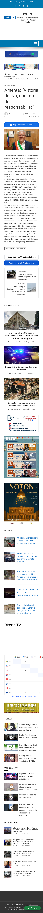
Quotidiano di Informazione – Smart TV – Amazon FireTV (27, 20)
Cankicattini (10, 248)
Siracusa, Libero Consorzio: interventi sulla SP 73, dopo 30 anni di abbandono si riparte (21, 336)
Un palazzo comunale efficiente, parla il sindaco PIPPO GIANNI (28, 787)
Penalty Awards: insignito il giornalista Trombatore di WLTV (27, 758)
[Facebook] (16, 5)
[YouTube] (27, 5)
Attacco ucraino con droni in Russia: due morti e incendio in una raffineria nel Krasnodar (25, 829)
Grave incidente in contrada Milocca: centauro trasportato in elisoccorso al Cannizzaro (28, 810)
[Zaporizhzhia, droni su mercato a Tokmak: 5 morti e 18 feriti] (7, 854)
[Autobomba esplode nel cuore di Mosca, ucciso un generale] (7, 874)
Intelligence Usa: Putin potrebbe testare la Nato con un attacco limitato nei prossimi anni (24, 841)
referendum (21, 248)
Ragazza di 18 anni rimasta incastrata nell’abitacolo (26, 776)
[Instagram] (23, 5)
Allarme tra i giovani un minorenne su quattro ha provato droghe (28, 727)
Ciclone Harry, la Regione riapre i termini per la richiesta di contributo (16, 289)
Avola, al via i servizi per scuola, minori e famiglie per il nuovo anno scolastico (26, 609)
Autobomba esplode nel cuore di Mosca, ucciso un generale (24, 872)
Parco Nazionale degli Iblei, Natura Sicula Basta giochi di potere (28, 748)
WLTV (27, 14)
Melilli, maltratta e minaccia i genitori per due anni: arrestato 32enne (27, 557)
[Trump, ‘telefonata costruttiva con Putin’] (7, 864)
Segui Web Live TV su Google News (22, 257)
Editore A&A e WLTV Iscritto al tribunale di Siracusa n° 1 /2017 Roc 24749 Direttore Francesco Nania (21, 907)
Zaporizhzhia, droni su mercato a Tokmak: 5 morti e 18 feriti (24, 852)
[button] (32, 908)
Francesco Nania (14, 114)
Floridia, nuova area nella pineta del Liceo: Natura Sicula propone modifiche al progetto (27, 575)
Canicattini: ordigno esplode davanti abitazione (21, 368)
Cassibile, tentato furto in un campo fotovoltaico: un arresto (27, 592)
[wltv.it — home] (10, 17)
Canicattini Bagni (10, 85)
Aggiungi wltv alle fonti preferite (21, 263)
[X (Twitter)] (20, 5)
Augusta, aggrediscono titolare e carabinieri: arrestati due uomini (27, 541)
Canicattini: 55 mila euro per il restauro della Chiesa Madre (21, 404)
